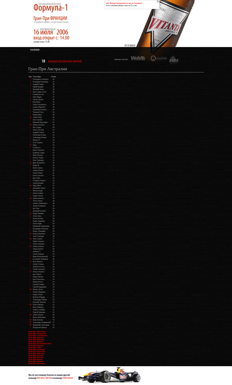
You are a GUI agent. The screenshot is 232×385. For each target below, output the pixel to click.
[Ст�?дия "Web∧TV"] (138, 59)
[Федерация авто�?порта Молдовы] (173, 59)
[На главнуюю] (60, 46)
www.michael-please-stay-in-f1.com (121, 5)
